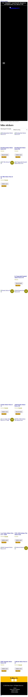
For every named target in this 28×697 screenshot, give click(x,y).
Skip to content (4, 1)
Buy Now (4, 157)
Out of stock (5, 154)
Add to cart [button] (19, 154)
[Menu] (4, 63)
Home (2, 121)
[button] (12, 680)
